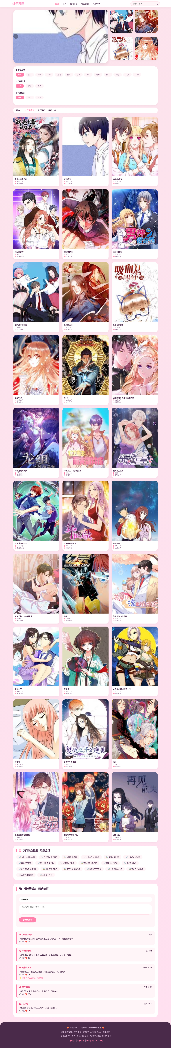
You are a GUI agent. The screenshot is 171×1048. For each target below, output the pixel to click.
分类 (64, 4)
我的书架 (73, 4)
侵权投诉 (90, 1040)
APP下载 (99, 1040)
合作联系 (81, 1040)
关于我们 (71, 1040)
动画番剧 (85, 4)
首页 (57, 4)
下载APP (96, 4)
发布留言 (28, 920)
